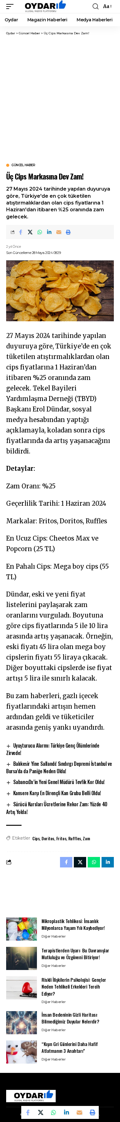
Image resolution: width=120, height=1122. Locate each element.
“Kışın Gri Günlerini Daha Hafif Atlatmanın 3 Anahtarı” (70, 1047)
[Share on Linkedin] (49, 232)
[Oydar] (43, 6)
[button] (11, 6)
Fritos (61, 838)
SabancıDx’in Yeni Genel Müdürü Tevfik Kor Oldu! (59, 782)
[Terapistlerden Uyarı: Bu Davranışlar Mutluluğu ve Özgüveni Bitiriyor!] (21, 958)
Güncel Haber (23, 165)
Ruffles (74, 838)
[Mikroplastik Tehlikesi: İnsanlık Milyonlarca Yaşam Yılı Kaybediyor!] (21, 929)
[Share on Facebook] (20, 232)
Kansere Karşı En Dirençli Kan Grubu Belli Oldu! (57, 793)
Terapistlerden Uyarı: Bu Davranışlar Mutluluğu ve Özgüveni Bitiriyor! (75, 954)
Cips (35, 838)
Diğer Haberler (54, 936)
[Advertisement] (60, 99)
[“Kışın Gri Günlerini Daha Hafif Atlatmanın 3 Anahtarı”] (21, 1052)
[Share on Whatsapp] (39, 232)
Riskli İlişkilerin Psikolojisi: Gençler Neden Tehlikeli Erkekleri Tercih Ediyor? (74, 986)
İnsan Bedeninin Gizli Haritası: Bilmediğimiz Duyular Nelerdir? (70, 1018)
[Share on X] (30, 232)
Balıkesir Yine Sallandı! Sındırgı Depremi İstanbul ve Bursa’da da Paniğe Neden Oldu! (59, 767)
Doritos (48, 838)
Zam (86, 838)
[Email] (58, 232)
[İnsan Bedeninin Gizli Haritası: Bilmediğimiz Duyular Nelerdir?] (21, 1022)
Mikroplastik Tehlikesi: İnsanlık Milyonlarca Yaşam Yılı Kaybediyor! (73, 924)
